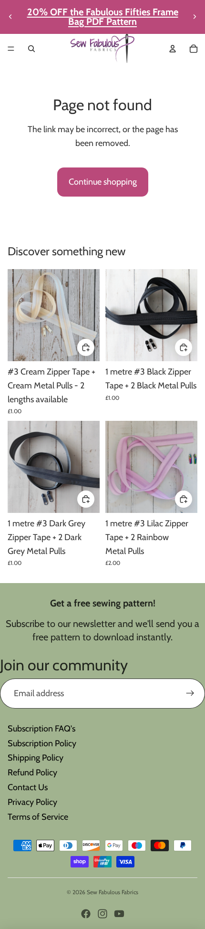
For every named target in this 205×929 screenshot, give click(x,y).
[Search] (31, 48)
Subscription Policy (42, 743)
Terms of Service (38, 817)
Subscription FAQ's (41, 728)
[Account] (172, 48)
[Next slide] (194, 16)
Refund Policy (32, 772)
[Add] (85, 347)
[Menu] (11, 49)
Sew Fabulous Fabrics (112, 892)
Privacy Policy (32, 802)
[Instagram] (102, 913)
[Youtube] (119, 913)
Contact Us (28, 787)
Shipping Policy (35, 757)
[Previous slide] (10, 16)
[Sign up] (190, 693)
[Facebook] (86, 913)
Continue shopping (103, 182)
